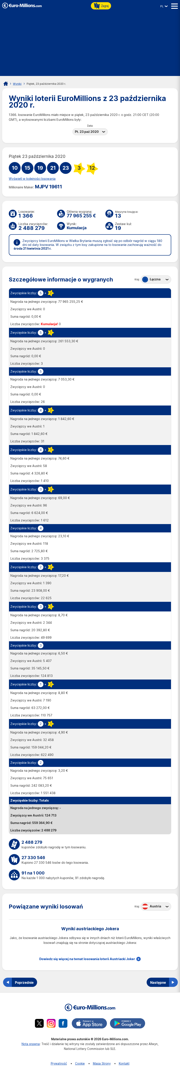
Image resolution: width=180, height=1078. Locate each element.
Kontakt (124, 1063)
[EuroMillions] (22, 7)
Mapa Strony (102, 1063)
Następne (158, 982)
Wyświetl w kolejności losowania (32, 179)
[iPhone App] (89, 1024)
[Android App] (127, 1024)
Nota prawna (31, 1044)
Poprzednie (24, 982)
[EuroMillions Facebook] (63, 1024)
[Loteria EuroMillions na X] (39, 1024)
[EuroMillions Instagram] (51, 1024)
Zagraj (104, 6)
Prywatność (59, 1063)
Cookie (80, 1063)
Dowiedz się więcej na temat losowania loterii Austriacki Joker (87, 959)
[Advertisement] (90, 45)
